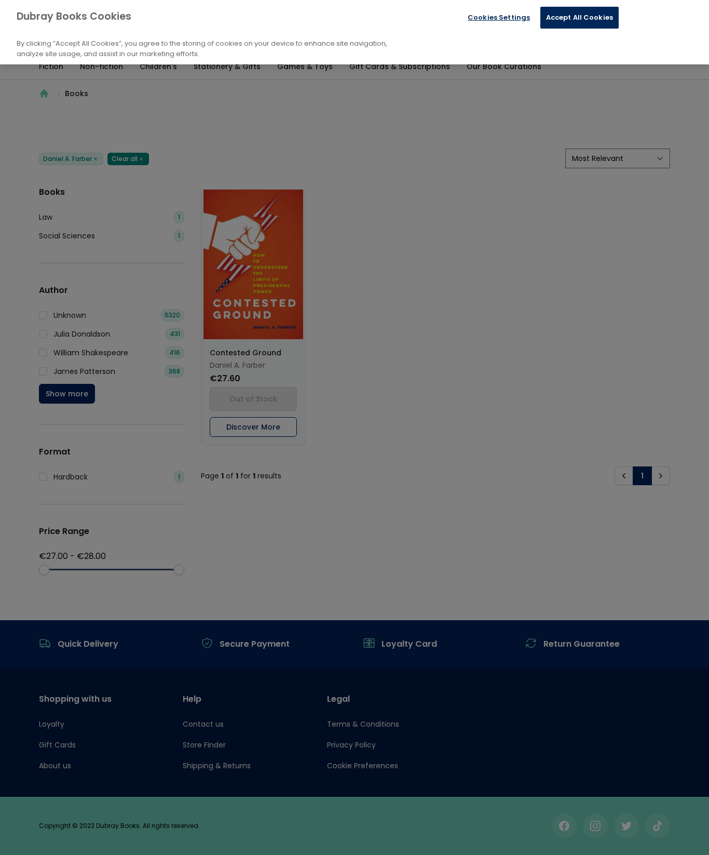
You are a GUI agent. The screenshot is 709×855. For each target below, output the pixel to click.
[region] (354, 32)
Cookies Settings (499, 17)
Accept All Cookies (579, 17)
